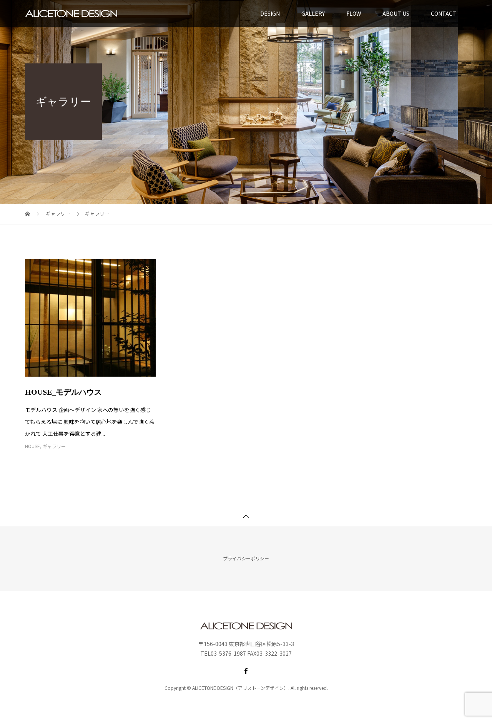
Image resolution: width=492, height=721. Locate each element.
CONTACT (443, 13)
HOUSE (32, 446)
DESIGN (270, 13)
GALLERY (313, 13)
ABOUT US (395, 13)
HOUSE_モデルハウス (63, 392)
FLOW (353, 13)
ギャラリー (54, 446)
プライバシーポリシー (246, 558)
